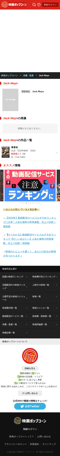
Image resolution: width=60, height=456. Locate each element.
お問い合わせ (31, 393)
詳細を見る (30, 368)
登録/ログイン (50, 4)
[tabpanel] (30, 185)
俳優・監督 (28, 75)
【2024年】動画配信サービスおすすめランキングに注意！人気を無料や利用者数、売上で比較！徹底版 (29, 222)
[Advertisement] (30, 41)
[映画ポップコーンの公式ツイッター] (30, 406)
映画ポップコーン (9, 75)
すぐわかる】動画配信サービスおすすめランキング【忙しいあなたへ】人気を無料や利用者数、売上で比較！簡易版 (29, 239)
